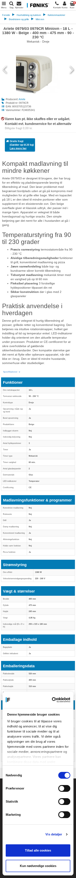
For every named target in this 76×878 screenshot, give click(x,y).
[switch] (64, 788)
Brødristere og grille (19, 19)
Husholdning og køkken (29, 15)
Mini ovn (40, 19)
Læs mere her (18, 148)
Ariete (22, 99)
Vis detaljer (53, 834)
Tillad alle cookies (38, 850)
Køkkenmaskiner (56, 15)
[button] (11, 371)
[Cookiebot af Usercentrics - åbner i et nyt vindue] (53, 700)
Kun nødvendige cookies (38, 866)
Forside (6, 15)
